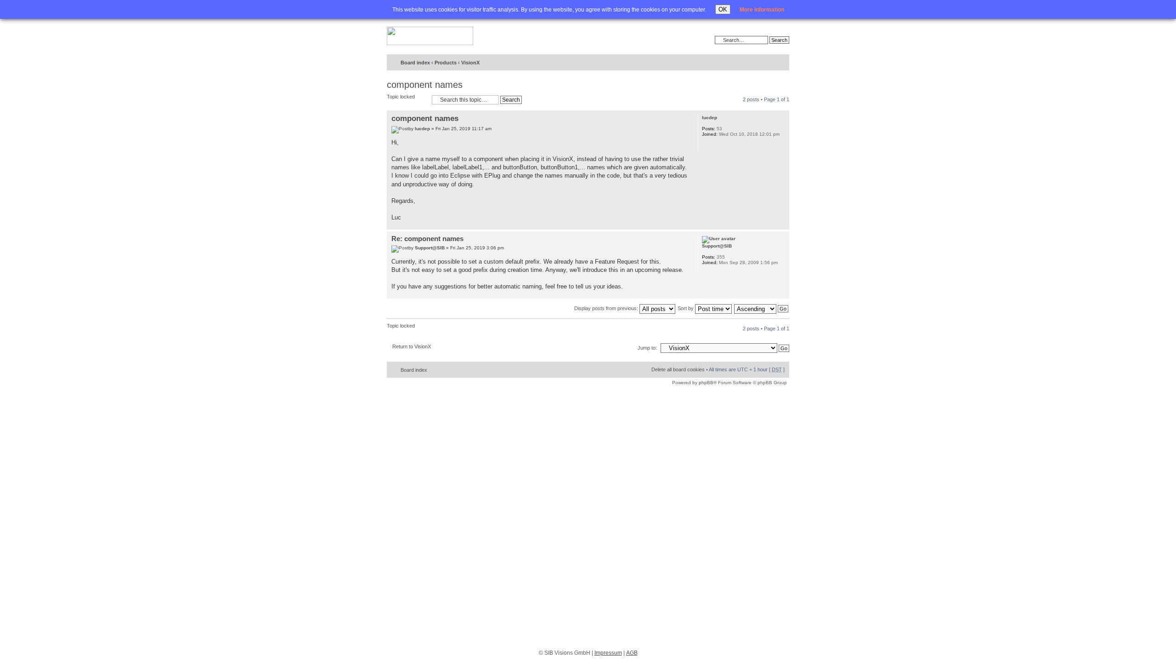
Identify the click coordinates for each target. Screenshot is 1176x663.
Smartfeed (781, 63)
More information (762, 9)
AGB (632, 653)
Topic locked (401, 96)
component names (425, 85)
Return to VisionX (411, 346)
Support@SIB (430, 247)
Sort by (686, 308)
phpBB (706, 382)
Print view (749, 63)
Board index (415, 62)
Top (782, 224)
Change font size (763, 63)
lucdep (422, 128)
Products (446, 62)
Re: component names (427, 238)
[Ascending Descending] (761, 308)
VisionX (470, 62)
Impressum (608, 653)
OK (722, 9)
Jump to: (647, 348)
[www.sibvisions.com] (430, 36)
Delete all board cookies (678, 369)
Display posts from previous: (606, 308)
